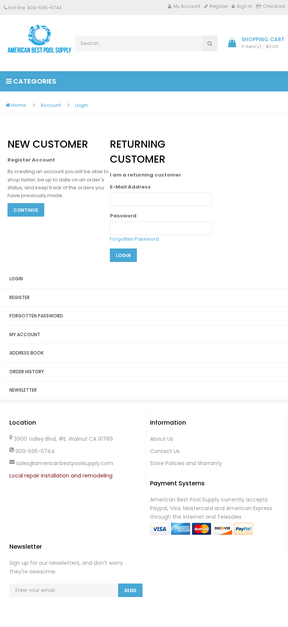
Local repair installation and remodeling (60, 475)
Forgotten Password (134, 238)
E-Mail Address (130, 186)
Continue (26, 210)
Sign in (244, 6)
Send (130, 590)
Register (219, 6)
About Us (161, 439)
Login (81, 105)
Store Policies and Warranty (186, 463)
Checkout (274, 6)
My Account (186, 6)
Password (123, 215)
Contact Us (165, 451)
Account (50, 105)
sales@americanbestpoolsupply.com (64, 463)
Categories (34, 81)
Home (18, 105)
